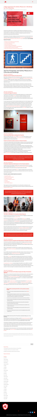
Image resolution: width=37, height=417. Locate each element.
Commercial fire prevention (26, 318)
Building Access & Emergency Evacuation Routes (11, 41)
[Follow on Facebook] (30, 412)
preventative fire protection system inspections (22, 166)
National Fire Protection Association (14, 78)
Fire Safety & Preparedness (15, 9)
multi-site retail (22, 37)
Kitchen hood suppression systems (9, 179)
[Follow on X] (28, 412)
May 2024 (5, 368)
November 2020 (6, 381)
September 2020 (6, 384)
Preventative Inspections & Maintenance (10, 45)
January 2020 (5, 397)
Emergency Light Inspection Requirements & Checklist (12, 351)
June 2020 (5, 389)
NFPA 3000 (24, 107)
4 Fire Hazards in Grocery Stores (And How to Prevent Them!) (12, 348)
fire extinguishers (8, 152)
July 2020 (5, 387)
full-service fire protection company (14, 276)
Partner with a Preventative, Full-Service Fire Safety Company (13, 48)
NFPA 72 (17, 169)
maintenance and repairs (24, 282)
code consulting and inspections (12, 282)
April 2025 (5, 357)
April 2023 (5, 373)
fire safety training (17, 216)
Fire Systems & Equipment (23, 9)
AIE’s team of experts (20, 38)
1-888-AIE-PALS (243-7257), (16, 253)
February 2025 (6, 359)
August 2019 (5, 398)
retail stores (18, 137)
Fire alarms (6, 180)
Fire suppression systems (8, 178)
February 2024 (6, 370)
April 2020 (5, 392)
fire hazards (20, 136)
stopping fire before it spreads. (8, 187)
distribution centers (13, 38)
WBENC (28, 291)
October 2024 (6, 362)
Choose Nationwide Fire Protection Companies (11, 47)
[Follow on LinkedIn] (32, 412)
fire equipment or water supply (11, 248)
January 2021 (5, 378)
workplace (14, 136)
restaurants (22, 137)
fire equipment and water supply (27, 243)
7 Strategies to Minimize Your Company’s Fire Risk (11, 349)
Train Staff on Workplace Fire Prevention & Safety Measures (13, 46)
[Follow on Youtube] (34, 412)
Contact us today (12, 329)
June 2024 (5, 367)
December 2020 (6, 379)
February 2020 (6, 395)
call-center (10, 256)
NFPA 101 (14, 95)
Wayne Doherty (6, 9)
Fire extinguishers (7, 181)
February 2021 (6, 376)
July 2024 (5, 365)
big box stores (8, 38)
